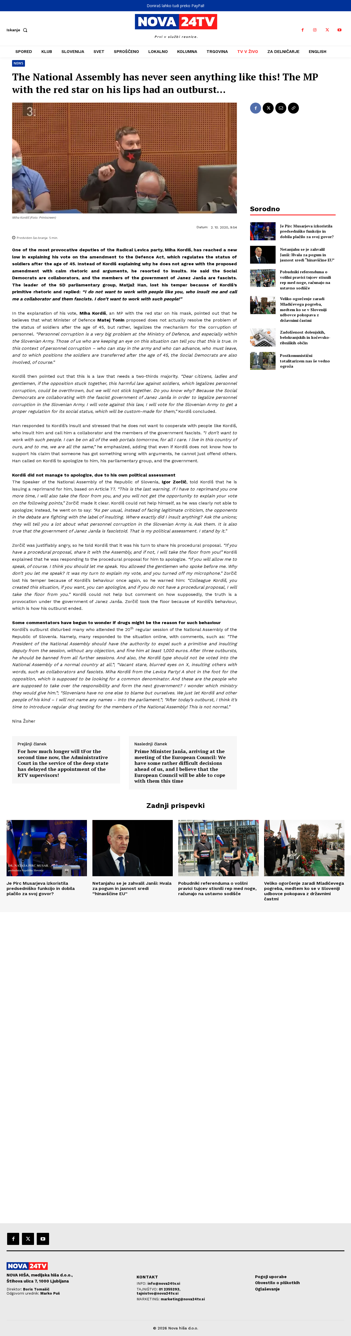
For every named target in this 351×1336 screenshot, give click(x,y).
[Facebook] (302, 30)
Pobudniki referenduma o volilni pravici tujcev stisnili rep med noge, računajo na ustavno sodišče (305, 280)
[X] (327, 30)
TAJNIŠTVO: (148, 1289)
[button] (18, 30)
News (18, 63)
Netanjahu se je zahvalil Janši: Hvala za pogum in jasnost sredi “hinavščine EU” (307, 255)
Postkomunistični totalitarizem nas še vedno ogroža (305, 361)
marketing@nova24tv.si (183, 1299)
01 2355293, (169, 1289)
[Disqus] (175, 986)
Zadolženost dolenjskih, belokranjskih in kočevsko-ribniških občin (305, 337)
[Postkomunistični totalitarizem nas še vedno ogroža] (263, 361)
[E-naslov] (280, 108)
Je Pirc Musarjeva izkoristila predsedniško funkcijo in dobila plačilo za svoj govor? (307, 231)
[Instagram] (315, 30)
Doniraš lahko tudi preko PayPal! (175, 5)
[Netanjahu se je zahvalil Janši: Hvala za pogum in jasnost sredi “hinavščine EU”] (263, 255)
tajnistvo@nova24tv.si (158, 1293)
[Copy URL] (293, 108)
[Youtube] (339, 30)
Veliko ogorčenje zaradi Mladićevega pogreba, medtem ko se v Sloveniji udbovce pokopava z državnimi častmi (303, 309)
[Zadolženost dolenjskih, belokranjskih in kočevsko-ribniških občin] (263, 337)
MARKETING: (149, 1299)
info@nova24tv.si (164, 1283)
